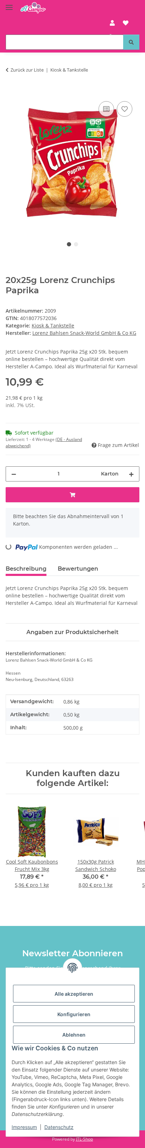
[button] (112, 23)
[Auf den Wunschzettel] (124, 109)
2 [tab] (76, 244)
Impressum (24, 1127)
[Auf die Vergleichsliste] (106, 109)
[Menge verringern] (13, 474)
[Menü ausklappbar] (9, 4)
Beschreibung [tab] (26, 568)
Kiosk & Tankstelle (53, 325)
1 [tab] (69, 244)
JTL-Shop (84, 1139)
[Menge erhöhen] (131, 474)
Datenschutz (59, 1127)
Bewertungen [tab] (78, 568)
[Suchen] (131, 42)
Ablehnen (74, 1035)
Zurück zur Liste (27, 70)
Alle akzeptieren (74, 994)
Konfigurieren (73, 1014)
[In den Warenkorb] (11, 92)
